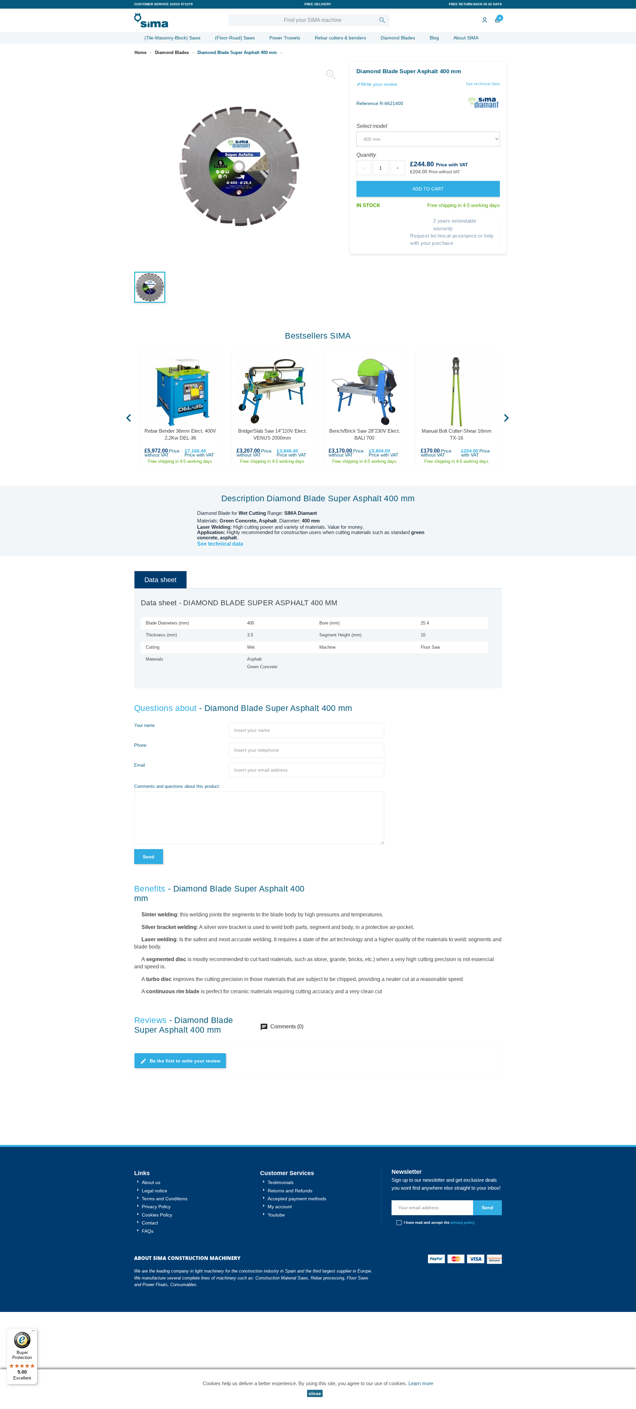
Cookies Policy (156, 1215)
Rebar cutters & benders (340, 37)
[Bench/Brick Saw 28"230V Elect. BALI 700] (364, 391)
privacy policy (462, 1222)
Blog (434, 37)
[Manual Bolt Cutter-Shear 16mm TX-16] (456, 391)
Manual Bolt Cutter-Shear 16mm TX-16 (457, 434)
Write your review (377, 84)
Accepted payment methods (296, 1198)
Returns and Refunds (289, 1190)
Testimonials (279, 1182)
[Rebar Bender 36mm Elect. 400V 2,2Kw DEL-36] (180, 391)
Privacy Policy (155, 1206)
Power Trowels (284, 37)
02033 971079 (181, 4)
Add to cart (428, 188)
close (315, 1393)
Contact (149, 1222)
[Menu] (33, 1332)
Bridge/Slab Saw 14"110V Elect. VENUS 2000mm (272, 434)
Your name (144, 725)
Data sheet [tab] (160, 579)
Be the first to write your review (180, 1061)
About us (150, 1182)
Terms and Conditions (163, 1198)
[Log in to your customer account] (484, 20)
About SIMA (465, 37)
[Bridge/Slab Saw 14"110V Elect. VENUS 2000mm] (272, 391)
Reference (367, 103)
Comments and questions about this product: (177, 786)
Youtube (275, 1215)
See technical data (483, 83)
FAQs (146, 1231)
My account (279, 1206)
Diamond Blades (398, 37)
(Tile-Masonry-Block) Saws (172, 37)
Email (139, 765)
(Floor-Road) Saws (235, 37)
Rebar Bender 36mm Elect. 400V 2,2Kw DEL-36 (180, 434)
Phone (140, 745)
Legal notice (153, 1190)
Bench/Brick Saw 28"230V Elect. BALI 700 (364, 434)
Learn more (420, 1383)
